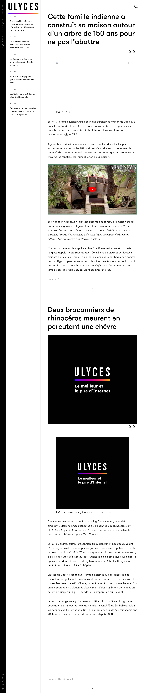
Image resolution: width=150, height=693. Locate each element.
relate (67, 134)
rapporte (77, 534)
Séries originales (2, 25)
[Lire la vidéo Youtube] (92, 189)
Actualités (2, 9)
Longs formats (2, 42)
